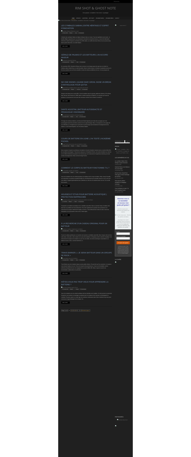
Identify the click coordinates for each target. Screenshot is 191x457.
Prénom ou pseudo (120, 236)
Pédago (77, 289)
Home (73, 18)
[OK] (127, 141)
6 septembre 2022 (66, 172)
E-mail (117, 231)
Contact (117, 18)
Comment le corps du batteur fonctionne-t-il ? (85, 168)
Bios (77, 62)
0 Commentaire (82, 62)
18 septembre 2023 (66, 89)
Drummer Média (109, 18)
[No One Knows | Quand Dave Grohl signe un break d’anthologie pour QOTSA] (74, 87)
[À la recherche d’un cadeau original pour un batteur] (72, 229)
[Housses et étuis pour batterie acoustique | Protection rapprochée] (77, 199)
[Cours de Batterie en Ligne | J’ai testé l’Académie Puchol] (73, 144)
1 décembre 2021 (66, 230)
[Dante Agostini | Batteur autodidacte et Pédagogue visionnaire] (72, 115)
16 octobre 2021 (65, 289)
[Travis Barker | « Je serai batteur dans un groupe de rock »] (69, 258)
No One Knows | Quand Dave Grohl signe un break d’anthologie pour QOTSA (122, 174)
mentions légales (125, 253)
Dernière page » (86, 310)
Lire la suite (65, 46)
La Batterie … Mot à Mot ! (88, 18)
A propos (78, 18)
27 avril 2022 (65, 201)
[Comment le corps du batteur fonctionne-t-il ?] (69, 170)
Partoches (78, 89)
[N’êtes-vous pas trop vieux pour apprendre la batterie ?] (69, 287)
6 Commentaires (83, 230)
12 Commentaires (83, 116)
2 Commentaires (82, 172)
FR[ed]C (72, 62)
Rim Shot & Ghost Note (95, 8)
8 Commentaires (83, 289)
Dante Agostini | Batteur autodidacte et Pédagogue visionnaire (120, 182)
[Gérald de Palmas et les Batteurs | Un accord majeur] (68, 60)
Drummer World (100, 18)
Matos (76, 201)
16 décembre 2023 (66, 62)
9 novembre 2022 (66, 116)
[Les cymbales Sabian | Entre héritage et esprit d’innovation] (70, 31)
